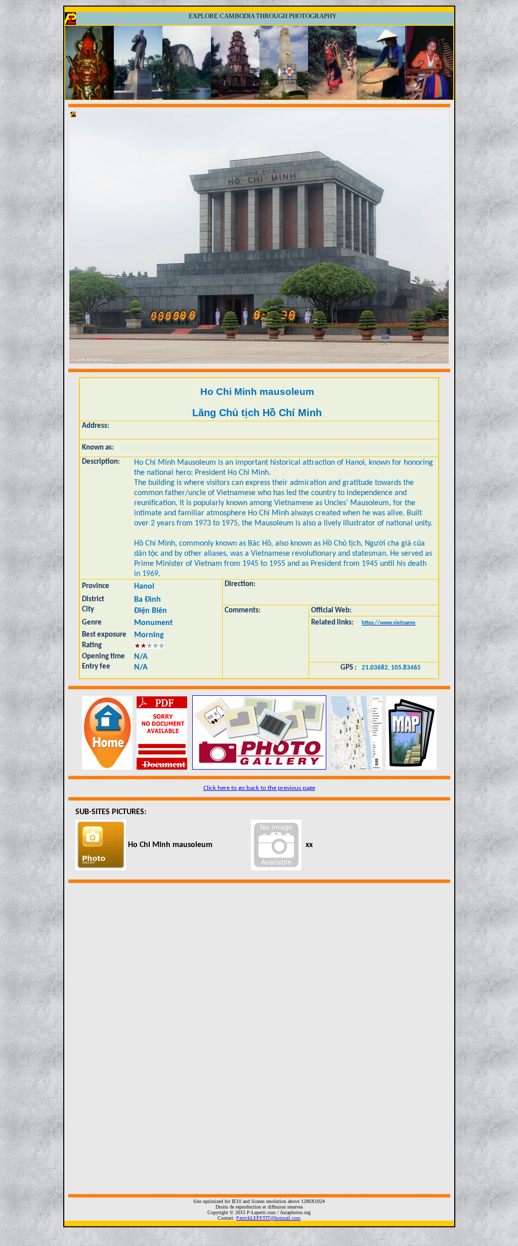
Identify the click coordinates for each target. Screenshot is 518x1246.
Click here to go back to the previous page (259, 788)
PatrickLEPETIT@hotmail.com (268, 1218)
